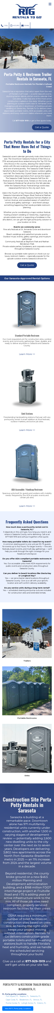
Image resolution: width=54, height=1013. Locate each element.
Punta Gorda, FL (13, 1003)
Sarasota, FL (35, 996)
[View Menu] (50, 4)
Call (6, 25)
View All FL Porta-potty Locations (18, 1009)
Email (26, 25)
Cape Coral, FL (12, 1000)
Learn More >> (27, 354)
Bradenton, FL (25, 1000)
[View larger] (27, 307)
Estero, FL (41, 1003)
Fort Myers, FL (12, 996)
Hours (16, 25)
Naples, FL (24, 996)
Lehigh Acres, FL (28, 1003)
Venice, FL (37, 1000)
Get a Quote (42, 127)
